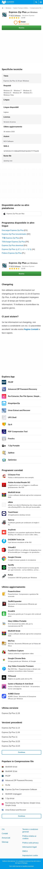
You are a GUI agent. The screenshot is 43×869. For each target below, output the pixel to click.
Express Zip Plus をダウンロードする (16, 249)
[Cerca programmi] (36, 2)
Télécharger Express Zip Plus (13, 242)
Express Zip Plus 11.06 (11, 732)
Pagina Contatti (31, 329)
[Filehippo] (8, 2)
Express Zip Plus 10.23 (11, 746)
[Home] (3, 8)
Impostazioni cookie (30, 855)
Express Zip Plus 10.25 (11, 741)
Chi (3, 829)
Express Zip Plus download (12, 245)
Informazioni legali (29, 847)
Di (15, 15)
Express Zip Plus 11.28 (11, 713)
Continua (21, 752)
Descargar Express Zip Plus (13, 230)
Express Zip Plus (23, 12)
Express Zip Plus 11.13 (11, 728)
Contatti (5, 834)
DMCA (25, 851)
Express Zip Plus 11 (9, 737)
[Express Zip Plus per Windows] (4, 14)
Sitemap (5, 842)
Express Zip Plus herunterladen (14, 234)
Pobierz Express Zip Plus (12, 253)
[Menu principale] (41, 2)
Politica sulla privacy (30, 843)
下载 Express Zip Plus (10, 238)
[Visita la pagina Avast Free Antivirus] (21, 23)
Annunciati (6, 838)
